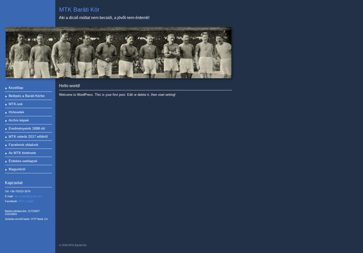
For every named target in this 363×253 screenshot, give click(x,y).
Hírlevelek (16, 112)
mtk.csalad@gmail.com (28, 196)
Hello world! (69, 86)
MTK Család (26, 201)
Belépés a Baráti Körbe (27, 96)
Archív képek (19, 120)
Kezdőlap (16, 88)
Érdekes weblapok (23, 161)
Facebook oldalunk (23, 145)
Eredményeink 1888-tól (27, 128)
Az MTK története (22, 153)
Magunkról (17, 169)
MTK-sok (16, 104)
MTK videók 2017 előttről (28, 136)
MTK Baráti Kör (79, 9)
